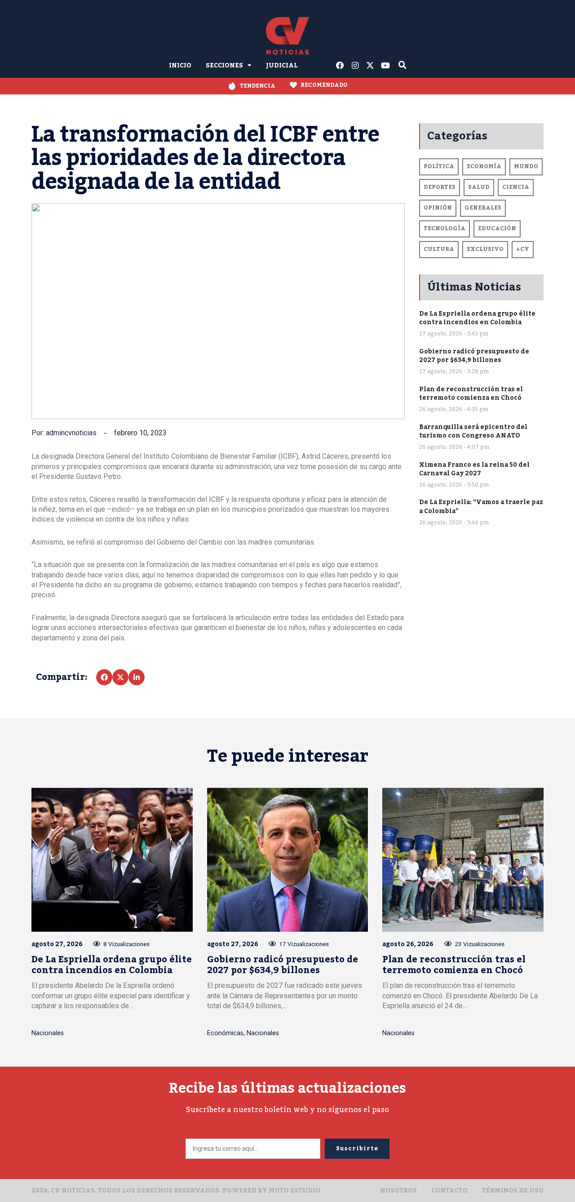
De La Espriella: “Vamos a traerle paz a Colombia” (481, 506)
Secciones (224, 65)
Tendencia (257, 85)
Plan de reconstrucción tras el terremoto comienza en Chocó (471, 393)
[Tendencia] (232, 86)
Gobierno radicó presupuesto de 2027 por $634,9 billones (474, 355)
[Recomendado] (293, 85)
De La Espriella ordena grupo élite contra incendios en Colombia (477, 318)
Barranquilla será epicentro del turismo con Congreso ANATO (473, 431)
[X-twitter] (371, 66)
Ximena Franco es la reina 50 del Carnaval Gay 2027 (474, 469)
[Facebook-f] (340, 66)
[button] (104, 677)
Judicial (282, 65)
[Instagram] (355, 66)
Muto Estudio (294, 1190)
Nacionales (47, 1033)
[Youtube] (385, 66)
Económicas (225, 1033)
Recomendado (324, 85)
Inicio (180, 65)
